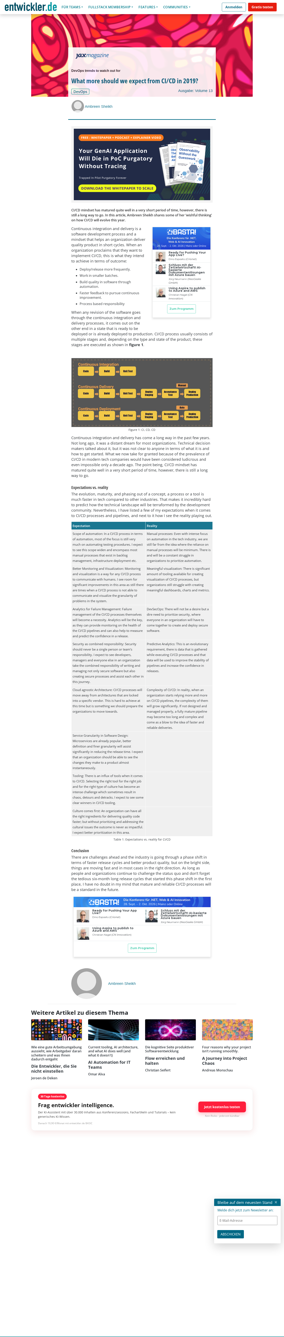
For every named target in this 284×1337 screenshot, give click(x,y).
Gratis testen (262, 7)
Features (146, 7)
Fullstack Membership (109, 7)
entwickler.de (31, 7)
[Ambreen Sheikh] (78, 106)
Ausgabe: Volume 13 (195, 91)
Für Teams (71, 7)
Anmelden (233, 7)
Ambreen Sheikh (98, 106)
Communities (175, 7)
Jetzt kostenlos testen (222, 1107)
